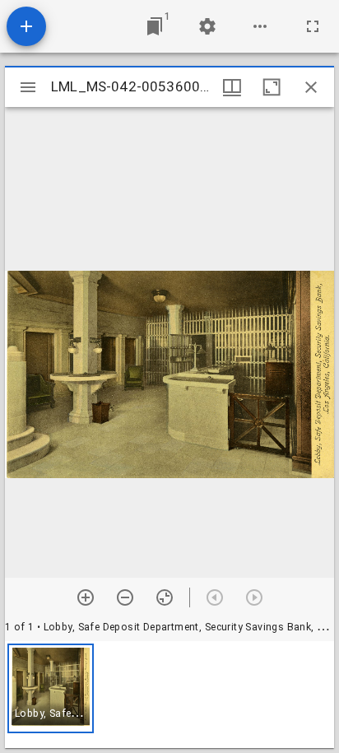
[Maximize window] (271, 87)
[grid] (169, 694)
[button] (51, 688)
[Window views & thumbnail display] (232, 87)
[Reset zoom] (164, 597)
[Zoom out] (125, 597)
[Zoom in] (85, 597)
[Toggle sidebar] (28, 87)
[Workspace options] (260, 26)
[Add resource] (26, 26)
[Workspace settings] (207, 26)
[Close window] (311, 87)
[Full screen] (312, 26)
